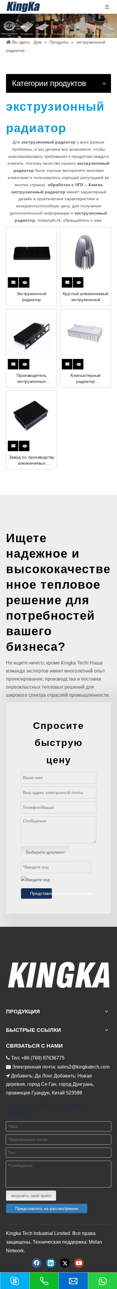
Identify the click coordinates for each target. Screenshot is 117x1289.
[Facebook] (36, 1263)
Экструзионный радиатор (31, 296)
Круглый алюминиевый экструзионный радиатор (85, 297)
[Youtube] (79, 1263)
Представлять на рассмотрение (41, 893)
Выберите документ (45, 852)
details (28, 280)
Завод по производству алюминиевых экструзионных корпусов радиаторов (31, 460)
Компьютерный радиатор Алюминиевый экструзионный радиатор (85, 378)
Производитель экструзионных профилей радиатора (31, 378)
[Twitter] (65, 1263)
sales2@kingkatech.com (83, 1066)
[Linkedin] (51, 1263)
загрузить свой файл (31, 1195)
